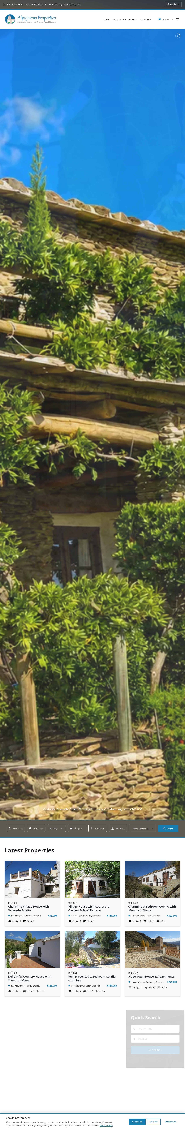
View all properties (151, 1060)
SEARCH (153, 1050)
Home (106, 19)
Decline (154, 1121)
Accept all (137, 1121)
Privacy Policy (106, 1125)
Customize (170, 1121)
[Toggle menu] (178, 19)
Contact (145, 19)
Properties (119, 19)
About (133, 19)
